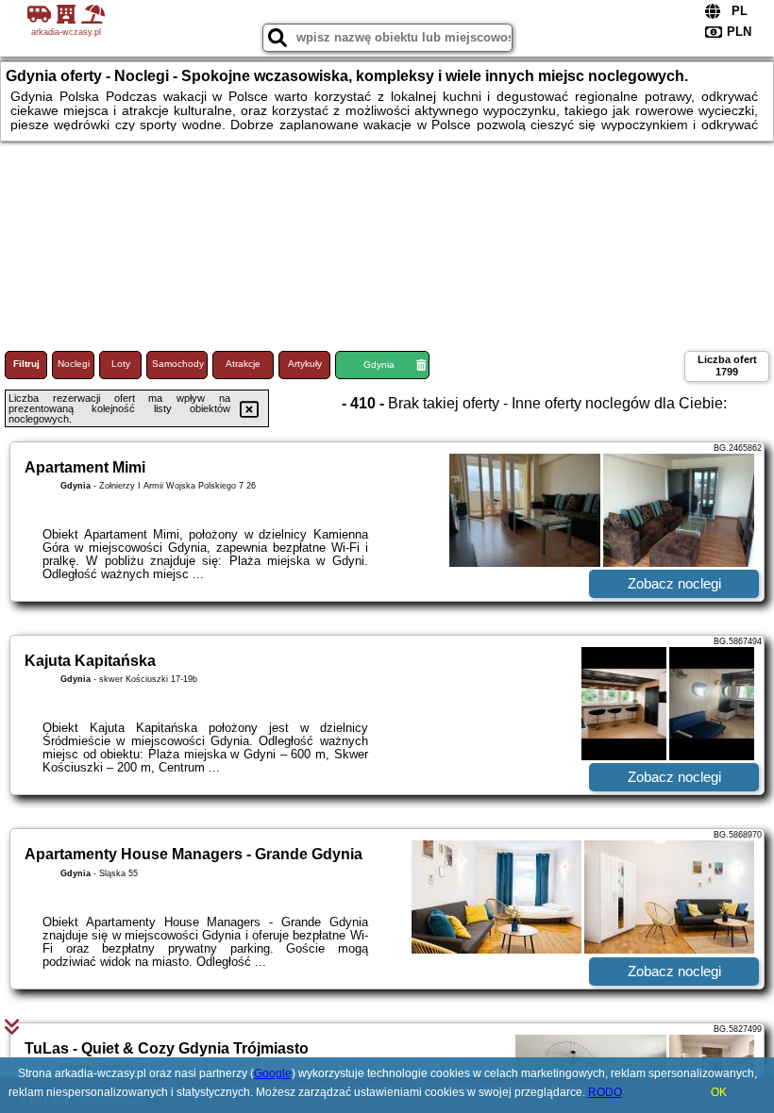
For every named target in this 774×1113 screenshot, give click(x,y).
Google (273, 1073)
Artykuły (305, 363)
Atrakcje (243, 363)
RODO (605, 1092)
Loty (120, 363)
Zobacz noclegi (674, 583)
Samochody (178, 363)
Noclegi (74, 363)
